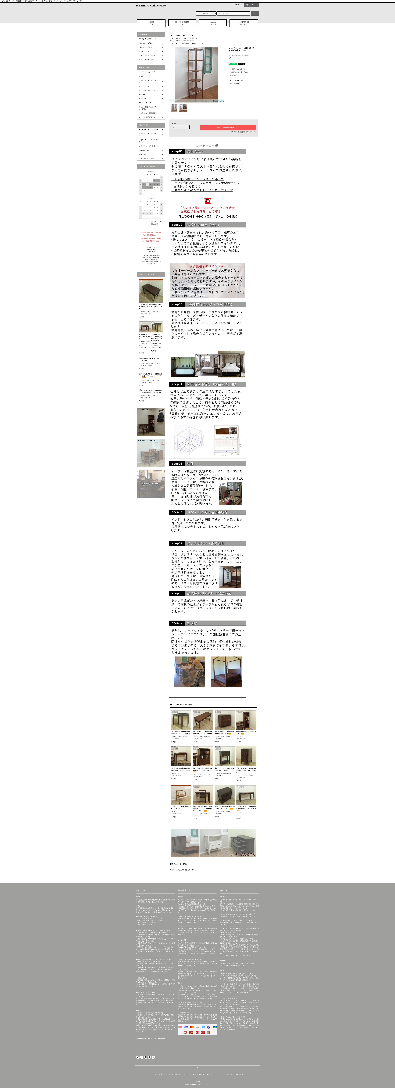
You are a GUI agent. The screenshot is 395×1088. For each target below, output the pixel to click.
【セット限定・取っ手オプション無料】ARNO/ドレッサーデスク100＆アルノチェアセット (203, 809)
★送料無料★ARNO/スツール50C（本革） (144, 336)
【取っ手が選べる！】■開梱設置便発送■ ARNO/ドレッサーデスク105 (180, 769)
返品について (235, 132)
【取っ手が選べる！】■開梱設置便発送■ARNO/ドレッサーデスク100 (180, 732)
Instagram (212, 23)
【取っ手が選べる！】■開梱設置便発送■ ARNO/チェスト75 (224, 732)
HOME (151, 23)
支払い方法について (163, 1074)
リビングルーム (192, 38)
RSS (237, 1074)
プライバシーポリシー (217, 1074)
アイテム (252, 5)
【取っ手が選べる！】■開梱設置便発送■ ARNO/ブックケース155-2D (152, 375)
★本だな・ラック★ (197, 43)
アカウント (238, 5)
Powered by (187, 1084)
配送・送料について (176, 1074)
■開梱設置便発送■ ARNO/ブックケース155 (246, 732)
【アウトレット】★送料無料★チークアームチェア (181, 807)
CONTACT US (243, 23)
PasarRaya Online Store (151, 5)
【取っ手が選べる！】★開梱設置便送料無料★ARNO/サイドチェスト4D (246, 770)
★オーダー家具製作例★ (182, 43)
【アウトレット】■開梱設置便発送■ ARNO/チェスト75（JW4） (225, 807)
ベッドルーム (192, 40)
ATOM (241, 1074)
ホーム (171, 33)
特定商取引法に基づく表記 (248, 132)
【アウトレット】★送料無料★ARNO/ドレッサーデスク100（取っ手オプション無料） (150, 306)
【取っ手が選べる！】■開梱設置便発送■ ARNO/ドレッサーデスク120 (202, 732)
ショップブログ (230, 1074)
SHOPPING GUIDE (182, 23)
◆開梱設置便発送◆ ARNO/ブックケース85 (151, 359)
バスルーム (191, 35)
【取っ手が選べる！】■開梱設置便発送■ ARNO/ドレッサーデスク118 (246, 807)
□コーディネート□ (181, 35)
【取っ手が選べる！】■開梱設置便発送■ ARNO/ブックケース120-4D (202, 769)
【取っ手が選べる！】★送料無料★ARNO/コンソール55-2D (224, 769)
